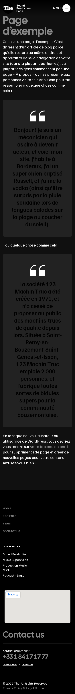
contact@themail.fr (16, 651)
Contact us (23, 634)
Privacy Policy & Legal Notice (23, 688)
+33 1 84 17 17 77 (25, 656)
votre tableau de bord (49, 446)
